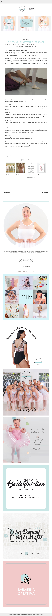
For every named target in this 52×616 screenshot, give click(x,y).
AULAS (22, 44)
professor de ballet (23, 46)
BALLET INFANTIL (29, 44)
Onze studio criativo (38, 614)
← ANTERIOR (7, 192)
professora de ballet (31, 46)
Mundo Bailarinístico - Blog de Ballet (17, 614)
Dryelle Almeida (10, 44)
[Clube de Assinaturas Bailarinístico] (26, 31)
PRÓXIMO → (45, 192)
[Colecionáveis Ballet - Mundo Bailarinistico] (43, 31)
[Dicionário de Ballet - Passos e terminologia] (8, 31)
